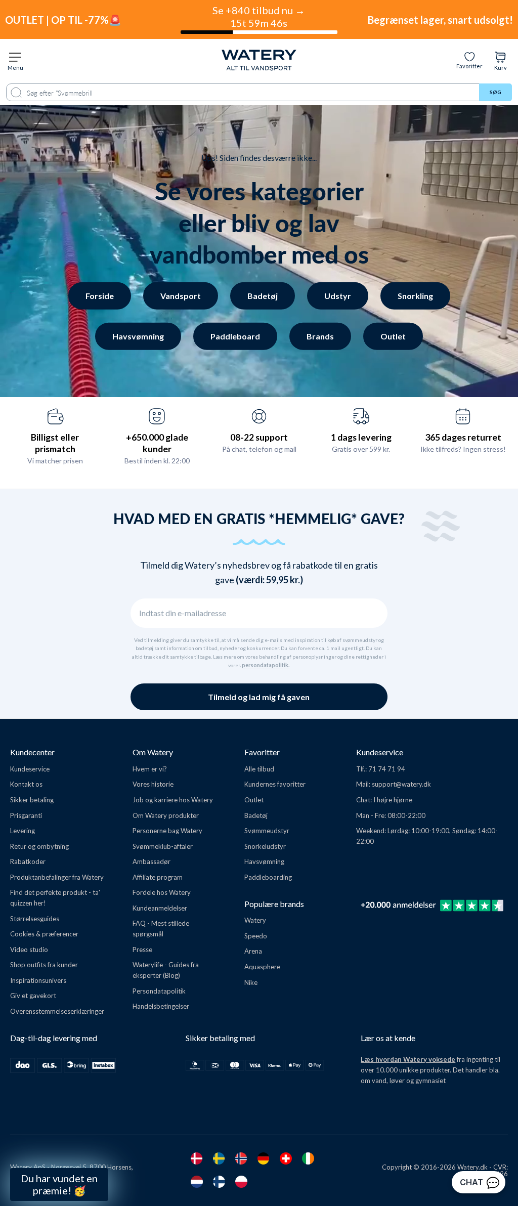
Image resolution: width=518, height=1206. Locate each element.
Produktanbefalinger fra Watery (57, 877)
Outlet (393, 336)
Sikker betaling (32, 800)
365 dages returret (463, 437)
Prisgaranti (26, 815)
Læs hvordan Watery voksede (408, 1059)
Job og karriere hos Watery (173, 800)
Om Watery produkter (166, 815)
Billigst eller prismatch (55, 443)
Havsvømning (138, 336)
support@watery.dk (401, 784)
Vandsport (180, 295)
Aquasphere (262, 967)
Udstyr (337, 295)
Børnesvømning (95, 1107)
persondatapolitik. (265, 665)
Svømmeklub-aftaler (163, 846)
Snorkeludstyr (265, 846)
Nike (250, 982)
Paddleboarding (268, 877)
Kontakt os (26, 784)
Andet (95, 1132)
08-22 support (259, 437)
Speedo (255, 936)
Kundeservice (30, 769)
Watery (255, 920)
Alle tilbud (259, 769)
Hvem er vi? (150, 769)
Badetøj (262, 295)
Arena (253, 951)
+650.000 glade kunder (157, 443)
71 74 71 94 (386, 769)
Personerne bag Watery (167, 831)
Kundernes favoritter (275, 784)
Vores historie (153, 784)
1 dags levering (361, 437)
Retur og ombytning (39, 846)
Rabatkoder (28, 861)
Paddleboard (235, 336)
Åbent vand (95, 1058)
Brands (320, 336)
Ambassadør (151, 861)
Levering (22, 831)
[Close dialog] (171, 927)
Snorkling (415, 295)
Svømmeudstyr (266, 831)
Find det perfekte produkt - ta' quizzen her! (55, 897)
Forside (99, 295)
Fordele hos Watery (162, 892)
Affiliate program (158, 877)
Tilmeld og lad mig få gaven (259, 697)
